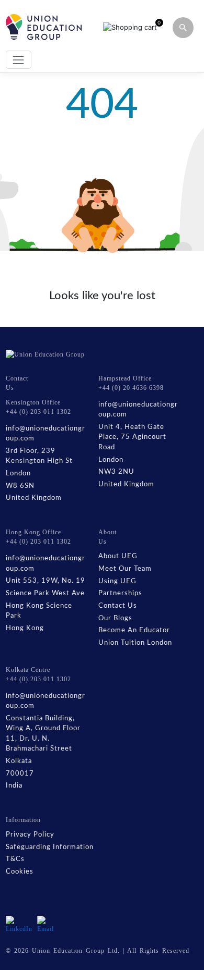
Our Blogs (115, 618)
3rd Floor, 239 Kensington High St (39, 456)
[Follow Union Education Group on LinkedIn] (19, 924)
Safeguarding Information (50, 847)
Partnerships (120, 593)
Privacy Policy (30, 834)
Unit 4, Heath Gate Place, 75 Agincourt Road (132, 437)
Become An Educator (134, 630)
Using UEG (117, 581)
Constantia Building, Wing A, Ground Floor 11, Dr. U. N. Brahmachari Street (43, 734)
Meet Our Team (125, 569)
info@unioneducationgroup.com (45, 434)
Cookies (19, 871)
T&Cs (15, 859)
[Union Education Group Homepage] (44, 27)
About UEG (118, 556)
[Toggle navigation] (18, 60)
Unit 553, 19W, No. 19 (45, 581)
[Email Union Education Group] (47, 924)
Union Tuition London (135, 643)
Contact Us (117, 606)
